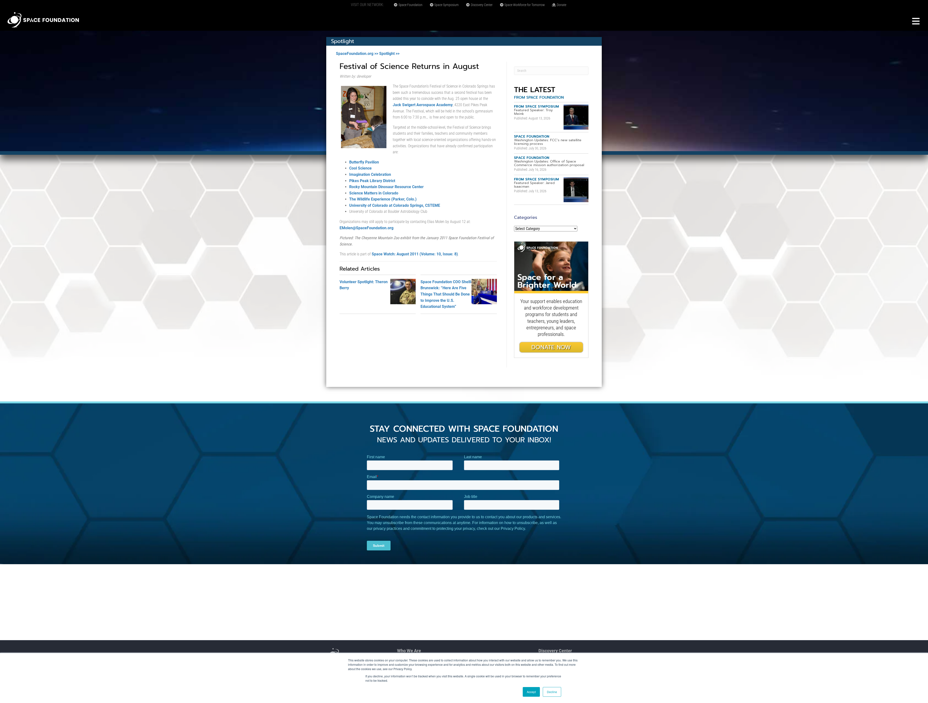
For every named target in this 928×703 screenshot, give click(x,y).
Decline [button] (552, 692)
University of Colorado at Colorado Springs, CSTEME (394, 205)
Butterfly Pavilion (364, 162)
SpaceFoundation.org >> (357, 53)
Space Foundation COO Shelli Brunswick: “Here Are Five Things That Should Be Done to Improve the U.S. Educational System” (445, 294)
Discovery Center (481, 5)
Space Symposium (446, 5)
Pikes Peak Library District (372, 180)
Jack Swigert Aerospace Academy (423, 105)
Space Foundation (410, 5)
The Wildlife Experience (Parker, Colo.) (383, 199)
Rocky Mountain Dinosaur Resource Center (386, 187)
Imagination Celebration (370, 174)
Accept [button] (531, 692)
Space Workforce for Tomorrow (524, 5)
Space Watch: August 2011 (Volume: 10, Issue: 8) (415, 254)
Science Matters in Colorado (373, 193)
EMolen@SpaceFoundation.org (366, 228)
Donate (561, 5)
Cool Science (360, 168)
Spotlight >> (389, 53)
